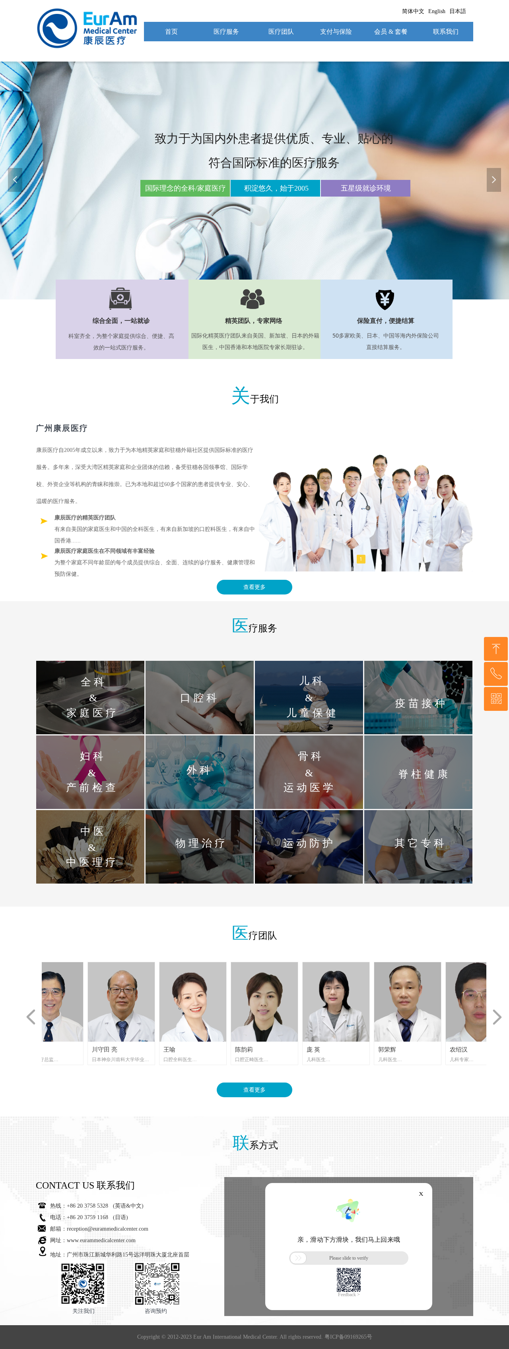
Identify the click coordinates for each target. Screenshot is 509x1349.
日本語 (457, 11)
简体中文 (413, 11)
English (436, 11)
